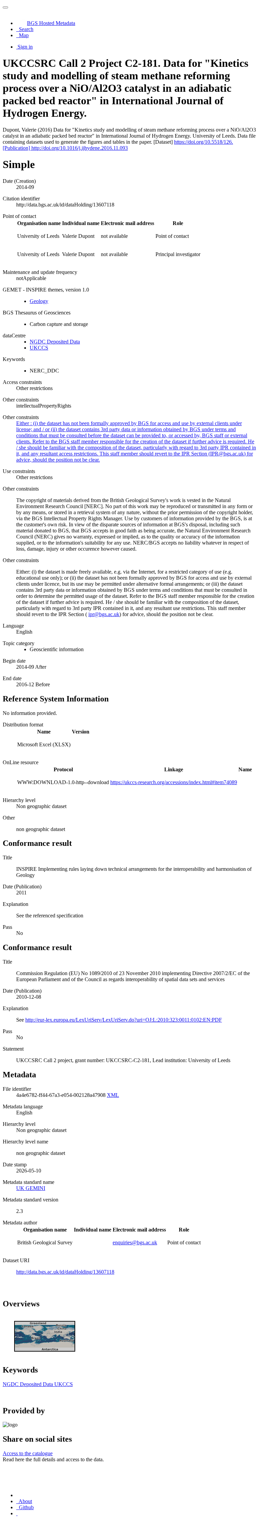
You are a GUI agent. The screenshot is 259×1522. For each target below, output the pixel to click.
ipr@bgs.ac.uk (103, 614)
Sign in (25, 47)
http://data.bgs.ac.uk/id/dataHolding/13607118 (65, 1272)
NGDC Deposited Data (55, 341)
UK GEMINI (30, 1188)
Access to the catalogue (28, 1453)
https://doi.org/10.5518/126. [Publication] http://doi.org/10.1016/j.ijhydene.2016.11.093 (118, 145)
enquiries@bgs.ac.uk (135, 1242)
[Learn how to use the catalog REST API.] (17, 1513)
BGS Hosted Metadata (51, 23)
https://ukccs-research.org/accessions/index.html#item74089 (173, 782)
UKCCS (39, 348)
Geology (39, 301)
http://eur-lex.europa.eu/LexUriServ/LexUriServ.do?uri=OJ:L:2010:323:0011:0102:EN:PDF (123, 1020)
